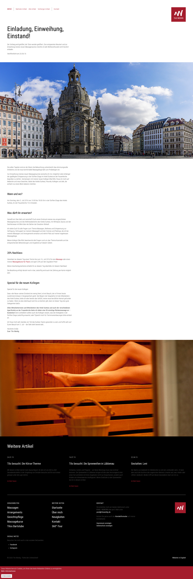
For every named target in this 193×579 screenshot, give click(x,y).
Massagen (12, 507)
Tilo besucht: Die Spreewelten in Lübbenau (91, 463)
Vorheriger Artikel (44, 9)
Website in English (179, 558)
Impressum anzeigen (103, 523)
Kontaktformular (121, 516)
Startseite (57, 507)
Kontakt (56, 9)
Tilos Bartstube (15, 526)
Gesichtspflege (15, 517)
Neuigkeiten (58, 517)
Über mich (57, 512)
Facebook (13, 545)
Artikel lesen (11, 481)
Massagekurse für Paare (21, 262)
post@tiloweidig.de (103, 512)
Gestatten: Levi (139, 463)
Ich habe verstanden (6, 576)
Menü (9, 9)
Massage (59, 259)
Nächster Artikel (21, 9)
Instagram (13, 548)
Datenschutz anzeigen (104, 526)
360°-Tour (57, 526)
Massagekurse (15, 521)
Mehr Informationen (8, 571)
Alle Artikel (32, 9)
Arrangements (14, 512)
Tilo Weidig (178, 14)
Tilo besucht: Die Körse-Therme (24, 463)
